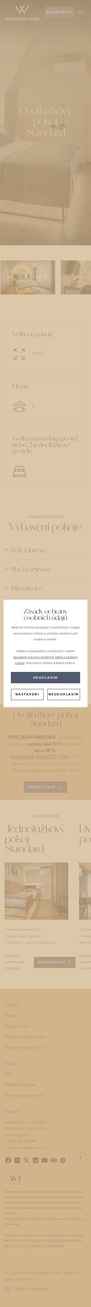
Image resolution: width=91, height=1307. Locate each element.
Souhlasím (45, 677)
